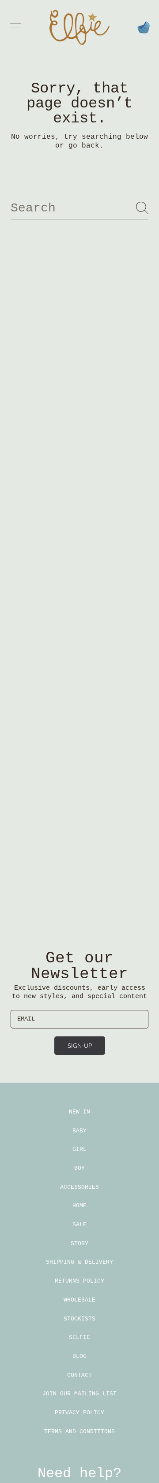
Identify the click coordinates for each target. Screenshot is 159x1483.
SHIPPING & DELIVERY (79, 1262)
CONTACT (79, 1375)
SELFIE (79, 1337)
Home (79, 1205)
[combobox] (79, 208)
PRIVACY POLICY (79, 1412)
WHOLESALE (79, 1300)
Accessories (79, 1187)
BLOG (79, 1356)
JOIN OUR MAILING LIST (79, 1394)
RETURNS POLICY (79, 1281)
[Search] (142, 208)
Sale (79, 1224)
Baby (79, 1131)
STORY (79, 1243)
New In (79, 1112)
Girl (79, 1149)
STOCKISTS (79, 1319)
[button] (15, 27)
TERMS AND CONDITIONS (79, 1431)
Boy (79, 1168)
